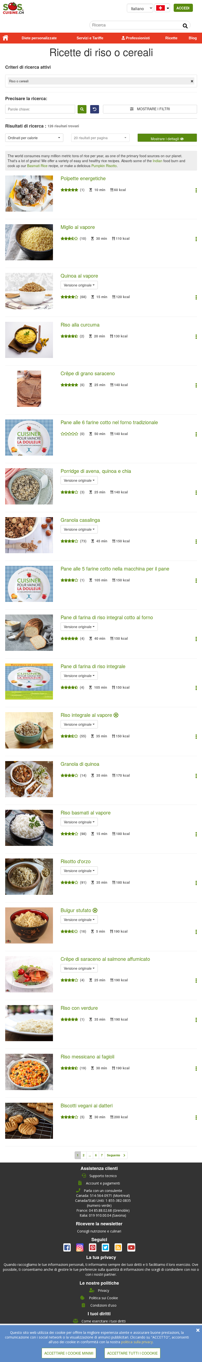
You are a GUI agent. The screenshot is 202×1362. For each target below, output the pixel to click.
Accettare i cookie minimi (68, 1353)
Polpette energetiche (83, 178)
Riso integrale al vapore (87, 714)
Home (5, 38)
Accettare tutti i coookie (132, 1353)
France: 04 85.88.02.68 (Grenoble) (103, 1210)
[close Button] (198, 1330)
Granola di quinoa (80, 763)
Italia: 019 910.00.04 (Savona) (103, 1215)
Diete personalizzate (39, 38)
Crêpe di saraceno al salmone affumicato (105, 958)
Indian (157, 160)
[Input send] (185, 26)
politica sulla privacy (137, 1342)
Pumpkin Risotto (104, 165)
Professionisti (137, 38)
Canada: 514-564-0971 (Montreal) (103, 1195)
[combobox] (34, 137)
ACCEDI (183, 7)
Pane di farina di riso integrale (93, 666)
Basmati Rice (37, 165)
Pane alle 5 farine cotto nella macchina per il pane (115, 568)
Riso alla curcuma (80, 324)
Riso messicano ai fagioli (87, 1056)
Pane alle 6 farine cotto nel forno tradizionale (109, 422)
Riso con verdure (79, 1007)
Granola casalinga (80, 519)
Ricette (171, 38)
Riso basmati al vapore (86, 812)
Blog (193, 38)
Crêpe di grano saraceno (88, 373)
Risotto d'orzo (76, 861)
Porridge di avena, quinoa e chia (96, 470)
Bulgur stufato (77, 910)
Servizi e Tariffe (90, 38)
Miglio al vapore (78, 226)
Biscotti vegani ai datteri (87, 1105)
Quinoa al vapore (79, 275)
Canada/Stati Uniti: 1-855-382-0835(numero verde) (103, 1203)
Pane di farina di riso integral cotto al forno (107, 617)
